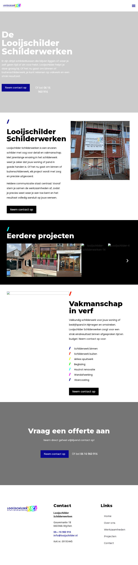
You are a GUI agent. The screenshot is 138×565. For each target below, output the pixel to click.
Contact (109, 543)
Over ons (109, 522)
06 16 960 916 (88, 454)
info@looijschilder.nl (66, 535)
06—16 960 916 (62, 531)
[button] (133, 6)
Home (108, 516)
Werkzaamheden (114, 529)
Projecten (110, 536)
